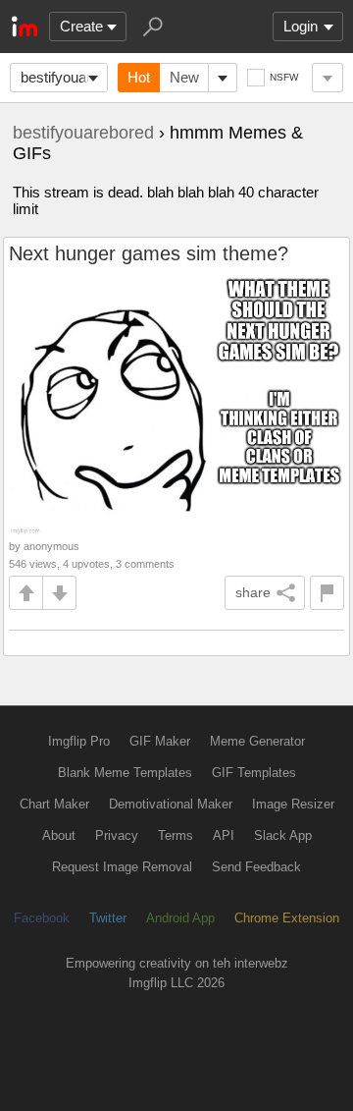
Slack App (283, 835)
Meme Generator (257, 741)
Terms (175, 835)
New (184, 77)
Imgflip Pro (79, 741)
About (59, 835)
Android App (180, 918)
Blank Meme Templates (125, 772)
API (223, 835)
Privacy (116, 835)
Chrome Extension (286, 918)
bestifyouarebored (64, 77)
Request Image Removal (122, 867)
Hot (138, 77)
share (253, 592)
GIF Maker (159, 741)
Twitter (107, 918)
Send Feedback (256, 867)
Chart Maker (54, 804)
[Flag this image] (327, 593)
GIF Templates (254, 772)
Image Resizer (293, 804)
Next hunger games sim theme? (148, 253)
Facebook (42, 918)
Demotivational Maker (170, 804)
